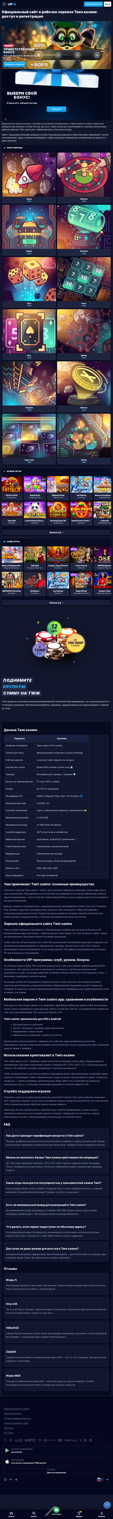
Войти (107, 4)
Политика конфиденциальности (17, 1418)
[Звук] (107, 1479)
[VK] (10, 1479)
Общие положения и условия (16, 1409)
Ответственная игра (12, 1413)
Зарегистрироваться (93, 4)
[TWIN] (12, 4)
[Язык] (100, 1479)
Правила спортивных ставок (16, 1423)
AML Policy (8, 1428)
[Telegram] (16, 1479)
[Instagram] (5, 1479)
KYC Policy (8, 1433)
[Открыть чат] (107, 1505)
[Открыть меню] (4, 4)
